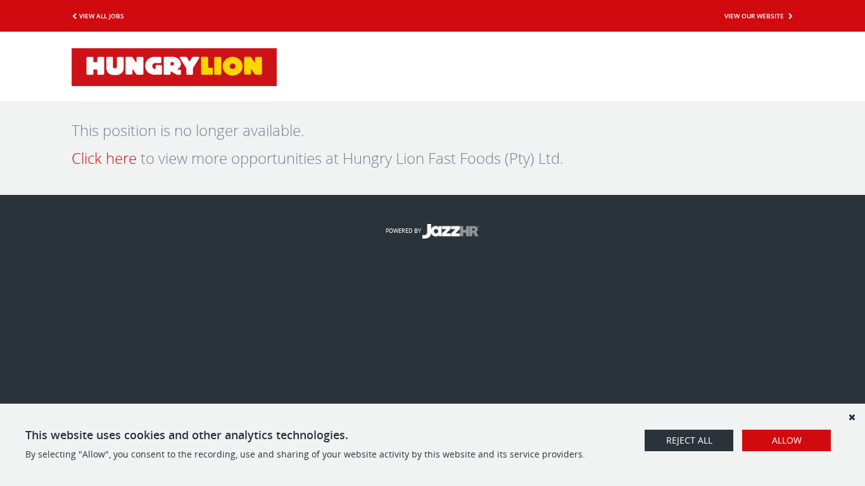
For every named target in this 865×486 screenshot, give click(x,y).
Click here (104, 158)
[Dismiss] (852, 417)
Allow (787, 440)
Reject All (689, 440)
